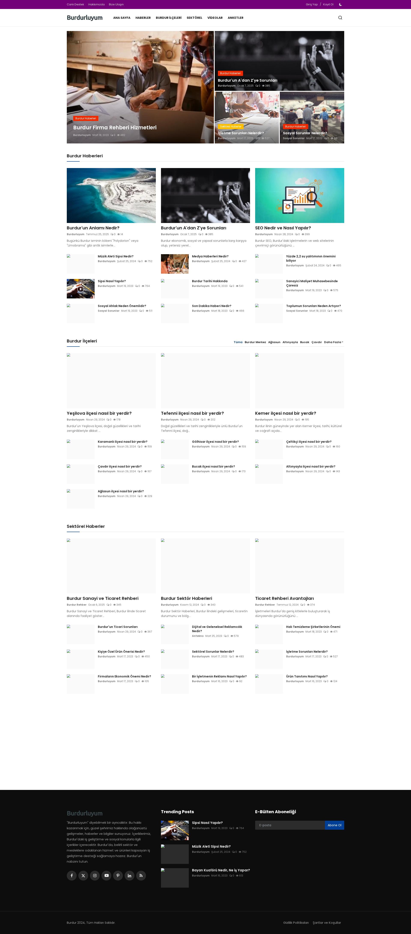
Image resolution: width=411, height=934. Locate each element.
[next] (207, 87)
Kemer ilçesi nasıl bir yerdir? (285, 413)
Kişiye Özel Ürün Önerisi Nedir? (121, 651)
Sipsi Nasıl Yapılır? (112, 281)
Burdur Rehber (76, 604)
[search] (340, 18)
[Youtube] (106, 876)
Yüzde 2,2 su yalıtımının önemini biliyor (311, 258)
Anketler (235, 18)
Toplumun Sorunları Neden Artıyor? (313, 306)
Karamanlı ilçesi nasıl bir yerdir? (122, 442)
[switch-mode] (341, 4)
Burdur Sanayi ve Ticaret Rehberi (102, 598)
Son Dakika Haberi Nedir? (211, 306)
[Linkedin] (129, 876)
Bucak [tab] (304, 342)
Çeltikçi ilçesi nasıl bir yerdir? (309, 442)
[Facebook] (72, 876)
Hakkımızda (96, 4)
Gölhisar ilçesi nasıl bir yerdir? (215, 442)
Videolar (215, 18)
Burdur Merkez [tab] (255, 342)
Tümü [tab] (238, 342)
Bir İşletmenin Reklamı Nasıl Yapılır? (219, 676)
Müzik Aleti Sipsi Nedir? (116, 256)
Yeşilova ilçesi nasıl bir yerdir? (99, 413)
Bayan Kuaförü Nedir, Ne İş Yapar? (221, 870)
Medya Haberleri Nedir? (210, 256)
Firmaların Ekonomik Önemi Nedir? (124, 676)
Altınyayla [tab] (290, 342)
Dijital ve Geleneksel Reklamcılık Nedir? (217, 629)
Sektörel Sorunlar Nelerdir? (213, 651)
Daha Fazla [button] (332, 342)
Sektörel (194, 18)
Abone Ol (334, 825)
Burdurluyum (82, 135)
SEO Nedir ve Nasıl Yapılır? (283, 228)
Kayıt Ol (328, 4)
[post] (140, 87)
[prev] (74, 87)
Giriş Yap (312, 4)
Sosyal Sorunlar (294, 138)
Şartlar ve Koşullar (327, 922)
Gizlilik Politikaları (296, 922)
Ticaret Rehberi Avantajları (284, 598)
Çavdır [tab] (316, 342)
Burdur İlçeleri (169, 18)
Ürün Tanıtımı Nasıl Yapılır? (307, 676)
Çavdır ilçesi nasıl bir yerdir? (120, 466)
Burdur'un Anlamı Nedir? (93, 228)
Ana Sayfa (121, 18)
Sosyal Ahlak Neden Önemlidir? (122, 306)
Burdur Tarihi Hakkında (210, 281)
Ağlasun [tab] (274, 342)
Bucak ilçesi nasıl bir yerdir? (213, 466)
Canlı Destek (75, 4)
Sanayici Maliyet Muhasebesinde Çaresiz (312, 283)
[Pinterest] (118, 876)
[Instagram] (95, 876)
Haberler (143, 18)
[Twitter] (83, 876)
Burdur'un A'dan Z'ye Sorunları (247, 80)
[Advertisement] (205, 739)
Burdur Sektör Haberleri (186, 598)
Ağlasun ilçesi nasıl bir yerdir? (121, 491)
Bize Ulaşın (116, 4)
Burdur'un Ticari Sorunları (118, 627)
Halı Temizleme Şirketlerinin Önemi (313, 627)
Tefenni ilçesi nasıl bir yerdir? (192, 413)
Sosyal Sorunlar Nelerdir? (305, 133)
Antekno (198, 636)
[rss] (141, 876)
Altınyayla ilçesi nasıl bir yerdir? (310, 466)
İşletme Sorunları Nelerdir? (241, 133)
